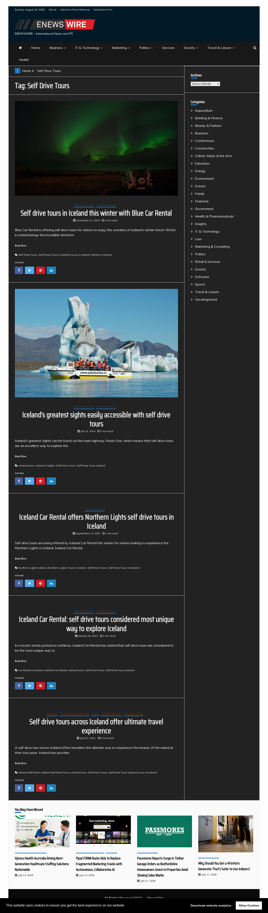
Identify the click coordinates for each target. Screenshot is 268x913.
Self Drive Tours (27, 254)
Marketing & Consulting (212, 246)
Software (202, 277)
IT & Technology (87, 48)
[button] (126, 905)
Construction (204, 148)
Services (168, 48)
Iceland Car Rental (56, 670)
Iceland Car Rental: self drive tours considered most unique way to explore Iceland (96, 623)
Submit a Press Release (75, 9)
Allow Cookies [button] (249, 905)
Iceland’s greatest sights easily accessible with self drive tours (96, 419)
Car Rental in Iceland (30, 670)
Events (200, 186)
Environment (204, 178)
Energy (200, 171)
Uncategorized (206, 299)
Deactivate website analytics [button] (211, 905)
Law (198, 239)
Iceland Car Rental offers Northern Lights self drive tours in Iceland (96, 521)
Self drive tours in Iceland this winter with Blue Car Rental (96, 213)
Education (202, 163)
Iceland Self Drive (29, 772)
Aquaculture (204, 110)
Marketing (119, 48)
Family (95, 713)
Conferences (204, 141)
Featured (201, 201)
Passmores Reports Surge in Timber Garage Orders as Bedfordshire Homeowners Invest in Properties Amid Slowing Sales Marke (162, 866)
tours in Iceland (80, 254)
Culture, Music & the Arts (74, 713)
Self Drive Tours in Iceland (54, 254)
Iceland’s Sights (45, 465)
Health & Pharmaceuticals (214, 216)
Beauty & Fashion (208, 125)
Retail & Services (84, 204)
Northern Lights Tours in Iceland (67, 567)
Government (204, 209)
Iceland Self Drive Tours (55, 772)
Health (24, 60)
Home (35, 48)
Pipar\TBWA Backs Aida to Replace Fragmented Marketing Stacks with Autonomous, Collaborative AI (99, 863)
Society (189, 48)
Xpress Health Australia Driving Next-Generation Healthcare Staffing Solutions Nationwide (42, 863)
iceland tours (26, 465)
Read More (20, 245)
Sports (200, 284)
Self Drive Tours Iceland (90, 465)
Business (56, 48)
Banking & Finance (209, 118)
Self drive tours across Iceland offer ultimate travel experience (96, 726)
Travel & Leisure (219, 48)
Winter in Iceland (101, 254)
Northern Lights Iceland (32, 567)
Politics (144, 48)
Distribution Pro (103, 9)
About (52, 9)
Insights (201, 224)
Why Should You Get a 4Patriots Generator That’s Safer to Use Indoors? (224, 866)
